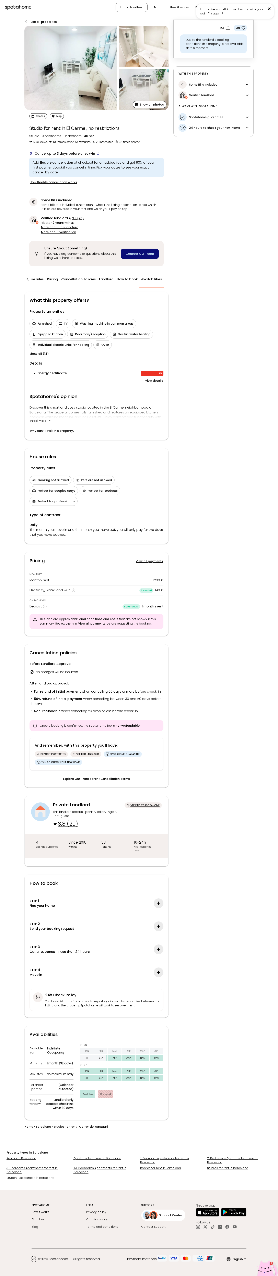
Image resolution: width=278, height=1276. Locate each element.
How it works (179, 7)
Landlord (106, 279)
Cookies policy (97, 1219)
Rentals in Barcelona (21, 1158)
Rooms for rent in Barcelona (160, 1168)
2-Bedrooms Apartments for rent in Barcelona (232, 1160)
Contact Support (153, 1227)
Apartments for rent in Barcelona (97, 1158)
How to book (127, 279)
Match (158, 7)
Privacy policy (96, 1212)
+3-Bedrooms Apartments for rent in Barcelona (99, 1170)
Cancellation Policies (78, 279)
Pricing (52, 279)
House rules (34, 279)
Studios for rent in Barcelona (227, 1168)
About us (38, 1219)
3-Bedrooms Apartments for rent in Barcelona (32, 1170)
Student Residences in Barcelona (30, 1178)
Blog (35, 1227)
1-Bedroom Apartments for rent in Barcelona (164, 1160)
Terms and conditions (102, 1227)
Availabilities (151, 279)
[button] (149, 104)
